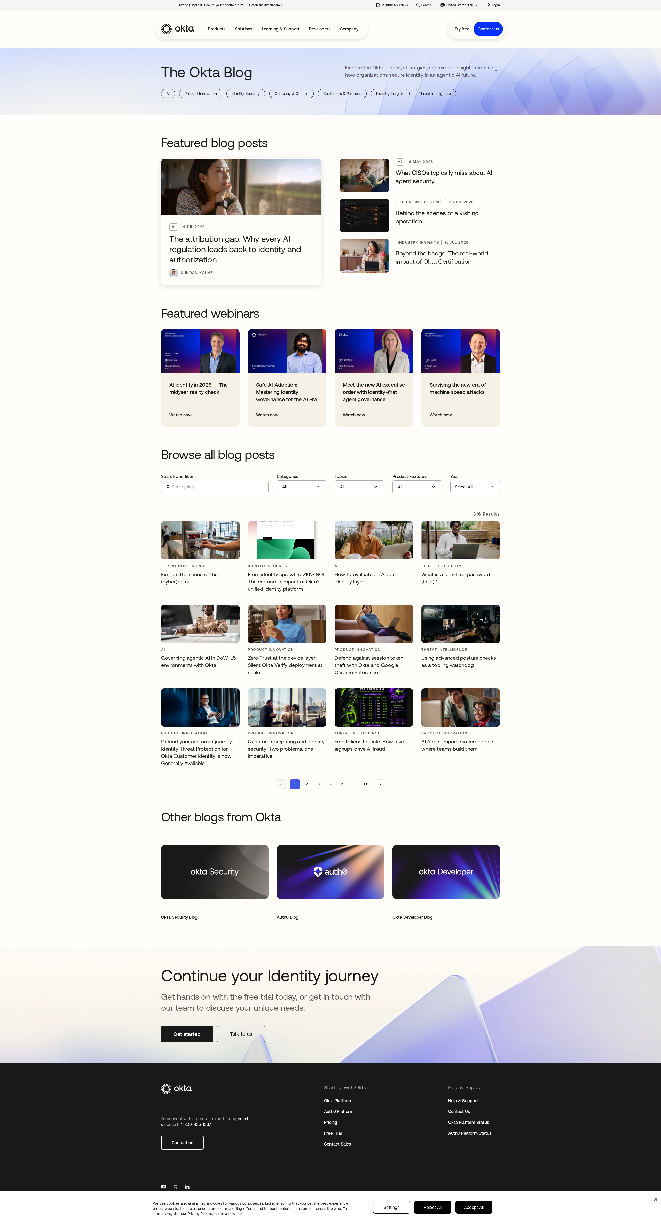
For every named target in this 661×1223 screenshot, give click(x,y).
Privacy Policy (215, 1214)
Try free (462, 29)
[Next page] (380, 784)
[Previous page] (281, 784)
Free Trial (333, 1133)
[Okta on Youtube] (163, 1187)
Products (217, 29)
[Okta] (177, 29)
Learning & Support (281, 29)
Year (454, 476)
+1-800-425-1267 (195, 1124)
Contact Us (459, 1111)
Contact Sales (337, 1144)
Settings (392, 1207)
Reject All (433, 1207)
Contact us (488, 29)
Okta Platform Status (468, 1122)
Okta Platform (337, 1100)
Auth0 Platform (338, 1111)
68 (366, 784)
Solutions (244, 29)
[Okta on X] (175, 1187)
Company (349, 29)
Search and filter (177, 476)
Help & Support (463, 1100)
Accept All (474, 1207)
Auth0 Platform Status (469, 1133)
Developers (319, 29)
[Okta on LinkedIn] (187, 1187)
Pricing (330, 1122)
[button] (301, 483)
